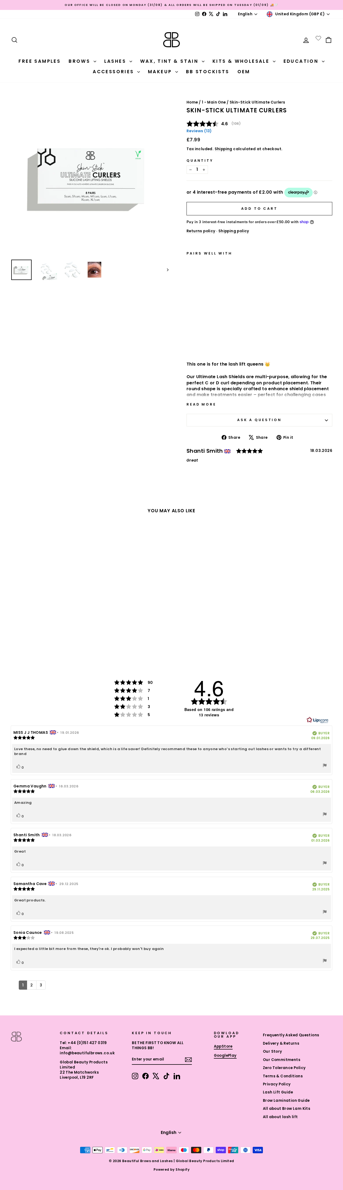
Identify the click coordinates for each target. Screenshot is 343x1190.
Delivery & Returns (281, 1043)
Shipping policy (233, 231)
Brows (80, 61)
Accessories (114, 71)
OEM (243, 71)
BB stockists (207, 71)
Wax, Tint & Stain (170, 61)
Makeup (161, 71)
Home (192, 102)
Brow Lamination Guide (286, 1100)
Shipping (223, 149)
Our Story (272, 1051)
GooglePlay (225, 1055)
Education (302, 61)
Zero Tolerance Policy (284, 1067)
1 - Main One (214, 102)
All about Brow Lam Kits (286, 1108)
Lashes (116, 61)
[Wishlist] (318, 38)
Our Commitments (281, 1059)
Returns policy (201, 231)
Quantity (200, 160)
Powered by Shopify (171, 1169)
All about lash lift (280, 1116)
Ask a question (259, 420)
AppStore (223, 1046)
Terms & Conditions (283, 1076)
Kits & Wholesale (241, 61)
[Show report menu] (325, 766)
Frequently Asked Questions (291, 1035)
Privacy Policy (277, 1084)
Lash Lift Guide (278, 1092)
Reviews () (199, 131)
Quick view (211, 342)
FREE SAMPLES (39, 61)
